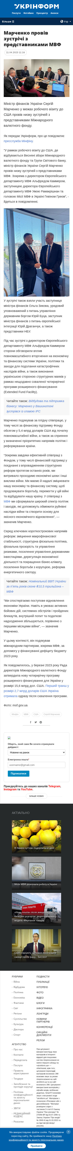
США (36, 714)
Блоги (40, 1003)
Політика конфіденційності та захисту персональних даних (23, 1097)
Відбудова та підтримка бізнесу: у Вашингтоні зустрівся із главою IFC (35, 406)
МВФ (7, 501)
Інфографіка (44, 1008)
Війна (17, 981)
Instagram (10, 789)
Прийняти (36, 1146)
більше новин (36, 796)
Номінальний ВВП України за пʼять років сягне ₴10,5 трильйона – (36, 586)
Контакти (18, 1054)
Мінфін (15, 714)
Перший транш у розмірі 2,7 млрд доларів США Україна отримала (36, 691)
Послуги (16, 13)
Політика (18, 992)
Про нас (18, 1049)
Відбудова (19, 987)
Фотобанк (28, 13)
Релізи (40, 1040)
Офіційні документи (43, 1033)
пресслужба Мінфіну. (18, 141)
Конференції (44, 1027)
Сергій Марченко (52, 714)
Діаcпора (19, 1029)
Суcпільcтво (20, 1018)
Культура (18, 1024)
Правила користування (21, 1072)
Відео (40, 997)
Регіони (18, 1013)
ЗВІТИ (17, 1108)
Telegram (54, 786)
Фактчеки (19, 1003)
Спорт (17, 1034)
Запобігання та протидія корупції (23, 1085)
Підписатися (18, 773)
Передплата (20, 1060)
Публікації (42, 981)
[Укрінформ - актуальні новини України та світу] (36, 6)
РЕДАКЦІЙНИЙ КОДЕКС (22, 1115)
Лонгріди (42, 1013)
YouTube (26, 789)
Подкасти (42, 976)
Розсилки (19, 1121)
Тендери (18, 1078)
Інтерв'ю (42, 987)
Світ (16, 1008)
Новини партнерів (43, 1020)
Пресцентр (42, 13)
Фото (39, 992)
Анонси (54, 13)
